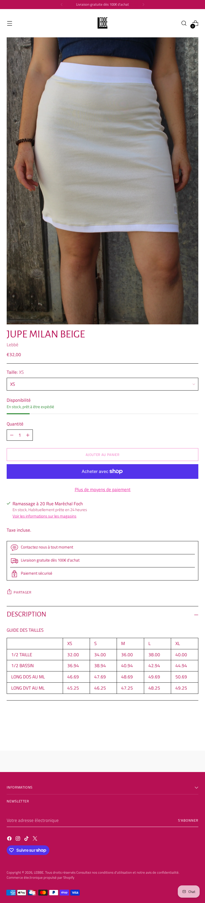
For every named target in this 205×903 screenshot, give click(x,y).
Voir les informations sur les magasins (44, 516)
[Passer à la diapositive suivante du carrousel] (193, 732)
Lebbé (12, 344)
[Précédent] (62, 4)
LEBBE (39, 872)
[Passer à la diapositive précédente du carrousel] (181, 732)
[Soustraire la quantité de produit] (28, 435)
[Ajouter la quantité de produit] (12, 435)
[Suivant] (143, 4)
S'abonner (188, 820)
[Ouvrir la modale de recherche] (184, 23)
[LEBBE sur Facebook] (10, 839)
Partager (22, 592)
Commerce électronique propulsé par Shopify (40, 877)
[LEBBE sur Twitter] (35, 839)
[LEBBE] (102, 23)
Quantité (15, 424)
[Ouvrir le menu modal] (9, 23)
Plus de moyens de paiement (103, 489)
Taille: (15, 372)
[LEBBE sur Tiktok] (27, 839)
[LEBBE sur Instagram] (18, 839)
